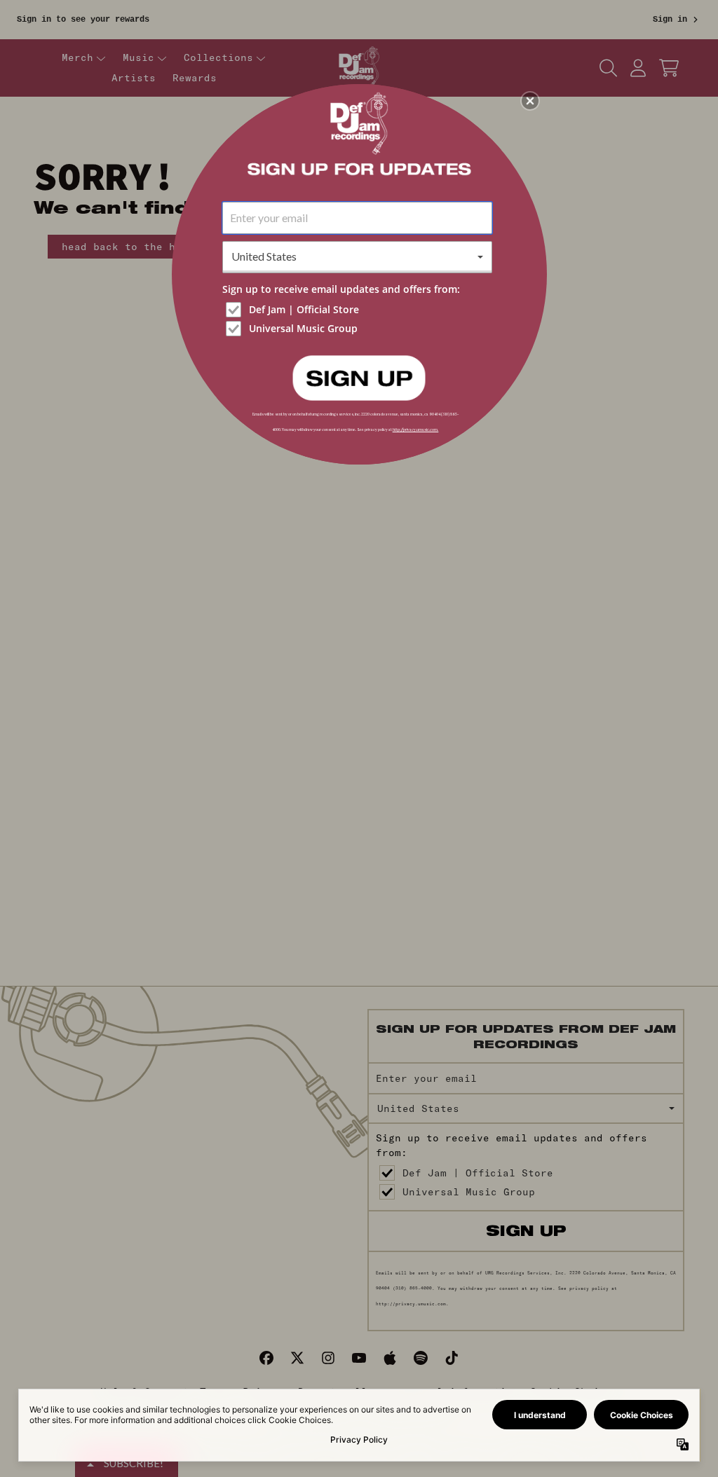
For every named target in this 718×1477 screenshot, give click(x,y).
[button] (530, 100)
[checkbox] (359, 309)
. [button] (359, 377)
